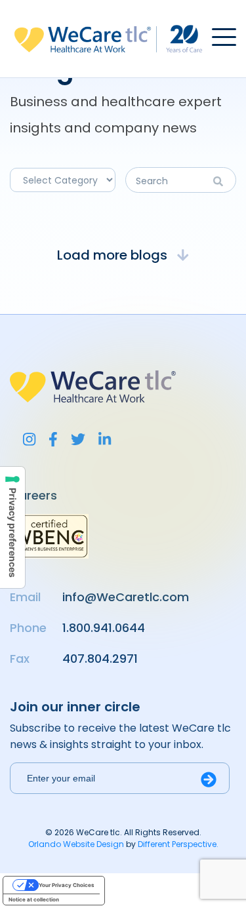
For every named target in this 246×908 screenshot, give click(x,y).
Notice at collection (34, 899)
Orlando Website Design (76, 844)
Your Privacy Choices (66, 885)
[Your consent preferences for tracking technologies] (12, 527)
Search (221, 181)
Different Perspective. (178, 844)
